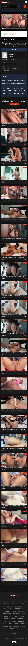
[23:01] (14, 211)
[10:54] (14, 345)
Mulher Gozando (19, 608)
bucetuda (8, 68)
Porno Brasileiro (7, 613)
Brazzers (6, 603)
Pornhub (14, 611)
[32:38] (14, 383)
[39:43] (14, 154)
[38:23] (14, 402)
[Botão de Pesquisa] (25, 6)
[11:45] (14, 364)
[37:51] (14, 459)
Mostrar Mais (14, 104)
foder (18, 68)
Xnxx (23, 626)
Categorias (14, 633)
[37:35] (14, 517)
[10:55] (14, 326)
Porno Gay (7, 611)
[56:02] (14, 555)
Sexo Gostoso (12, 621)
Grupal (10, 63)
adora (4, 68)
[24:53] (14, 192)
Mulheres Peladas (8, 608)
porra (8, 70)
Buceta (12, 603)
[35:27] (14, 574)
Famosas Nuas (18, 606)
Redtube (12, 618)
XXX (17, 628)
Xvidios (12, 628)
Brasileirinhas (21, 601)
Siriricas (22, 623)
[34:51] (14, 440)
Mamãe (23, 613)
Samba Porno (20, 618)
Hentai (5, 621)
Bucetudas (5, 63)
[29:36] (14, 173)
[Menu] (26, 2)
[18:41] (14, 230)
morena (4, 70)
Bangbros (5, 601)
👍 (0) (4, 34)
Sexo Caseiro (21, 621)
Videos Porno (16, 626)
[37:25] (14, 116)
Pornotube (21, 616)
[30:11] (14, 268)
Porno (14, 63)
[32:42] (14, 135)
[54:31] (14, 249)
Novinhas (21, 611)
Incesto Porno (7, 616)
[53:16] (14, 536)
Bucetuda (13, 601)
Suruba (5, 623)
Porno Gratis (16, 613)
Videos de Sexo (7, 626)
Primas (15, 616)
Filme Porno (9, 606)
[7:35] (14, 421)
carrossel (14, 68)
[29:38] (14, 498)
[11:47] (14, 478)
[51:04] (14, 307)
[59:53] (14, 287)
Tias (10, 623)
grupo (22, 68)
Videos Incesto (20, 603)
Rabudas (6, 618)
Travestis (15, 623)
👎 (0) (11, 34)
